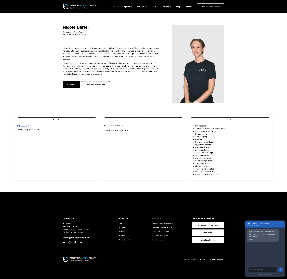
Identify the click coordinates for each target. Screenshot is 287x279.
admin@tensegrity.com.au (76, 237)
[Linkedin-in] (81, 242)
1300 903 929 (70, 226)
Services (140, 6)
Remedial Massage (159, 240)
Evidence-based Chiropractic (162, 223)
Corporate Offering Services (162, 227)
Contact (188, 6)
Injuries (127, 6)
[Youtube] (64, 242)
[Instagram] (69, 242)
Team (153, 6)
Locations (165, 6)
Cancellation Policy (126, 240)
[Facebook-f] (75, 242)
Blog (178, 6)
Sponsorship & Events (160, 236)
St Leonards (22, 126)
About (116, 6)
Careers (122, 231)
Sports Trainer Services (160, 231)
